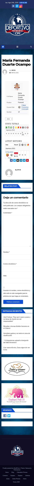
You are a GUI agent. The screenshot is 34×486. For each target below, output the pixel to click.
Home (7, 472)
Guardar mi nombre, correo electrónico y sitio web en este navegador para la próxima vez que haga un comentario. (16, 293)
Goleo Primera (16, 478)
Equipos (13, 475)
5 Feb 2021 (9, 152)
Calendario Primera (22, 472)
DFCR (13, 70)
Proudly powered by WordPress (11, 468)
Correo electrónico (10, 264)
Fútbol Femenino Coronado (25, 107)
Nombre (6, 252)
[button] (31, 47)
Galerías (27, 475)
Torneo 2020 (16, 482)
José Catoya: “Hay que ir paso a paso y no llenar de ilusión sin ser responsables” (16, 319)
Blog (13, 472)
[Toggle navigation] (17, 46)
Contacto (5, 475)
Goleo (7, 478)
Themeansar (17, 470)
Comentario (7, 213)
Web (4, 276)
